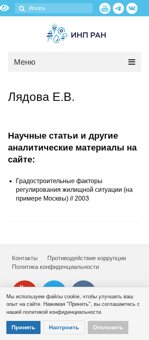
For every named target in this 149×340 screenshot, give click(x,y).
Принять (23, 327)
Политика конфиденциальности (55, 266)
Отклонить (108, 327)
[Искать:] (54, 8)
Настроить (64, 327)
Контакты (25, 258)
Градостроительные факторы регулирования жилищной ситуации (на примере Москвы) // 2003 (74, 190)
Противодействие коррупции (86, 258)
